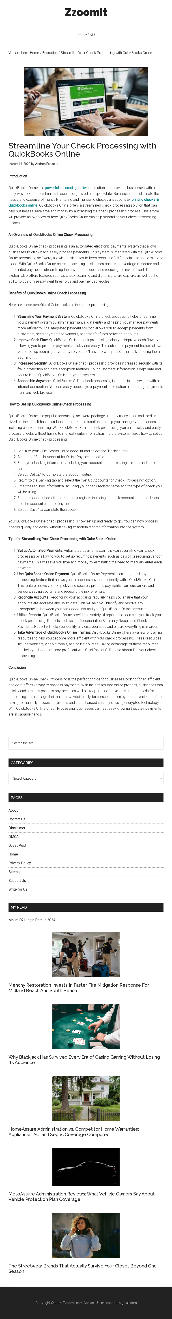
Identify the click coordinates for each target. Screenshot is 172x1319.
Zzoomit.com (73, 1303)
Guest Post (17, 845)
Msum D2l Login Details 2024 (32, 920)
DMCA (14, 837)
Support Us (17, 880)
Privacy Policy (20, 863)
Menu (89, 35)
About (13, 810)
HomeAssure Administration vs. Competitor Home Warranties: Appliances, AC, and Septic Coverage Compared (74, 1131)
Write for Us (18, 889)
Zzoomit (86, 12)
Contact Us (17, 819)
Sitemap (15, 872)
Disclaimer (17, 828)
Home (13, 854)
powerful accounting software (68, 188)
